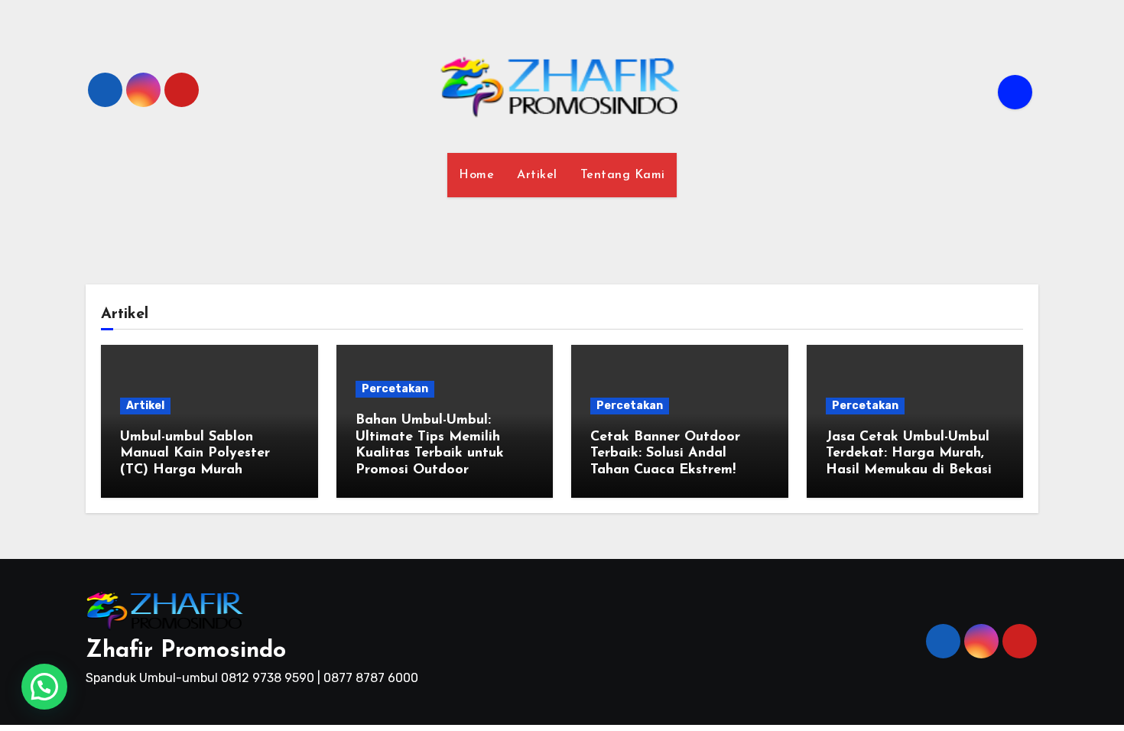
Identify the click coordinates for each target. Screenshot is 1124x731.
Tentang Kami (622, 175)
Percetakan (395, 388)
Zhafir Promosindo (186, 651)
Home (476, 175)
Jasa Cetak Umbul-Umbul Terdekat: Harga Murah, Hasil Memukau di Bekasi (909, 453)
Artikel (537, 175)
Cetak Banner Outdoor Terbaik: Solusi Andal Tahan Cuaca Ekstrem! (665, 453)
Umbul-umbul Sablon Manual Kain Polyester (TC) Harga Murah (195, 453)
